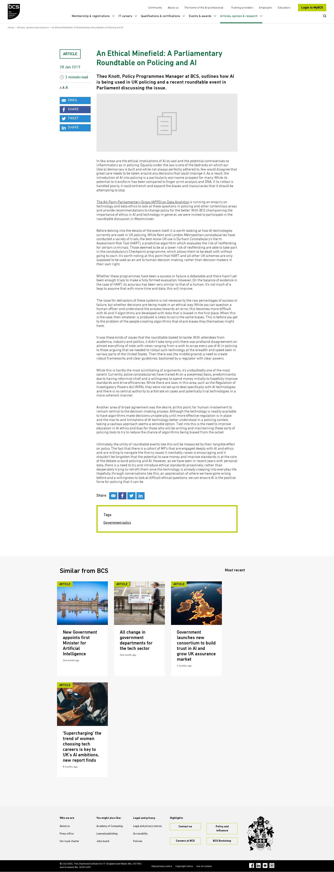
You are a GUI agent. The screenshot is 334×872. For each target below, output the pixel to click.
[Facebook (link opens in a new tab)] (251, 865)
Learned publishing (107, 833)
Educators (284, 7)
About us (173, 7)
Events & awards (200, 16)
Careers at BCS (185, 840)
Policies (137, 841)
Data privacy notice (162, 866)
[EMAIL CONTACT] (113, 495)
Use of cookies (204, 866)
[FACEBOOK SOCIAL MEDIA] (122, 495)
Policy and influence (222, 828)
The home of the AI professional (203, 7)
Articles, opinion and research (33, 28)
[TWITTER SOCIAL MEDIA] (131, 495)
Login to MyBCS (312, 7)
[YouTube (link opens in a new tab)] (265, 865)
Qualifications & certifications (160, 16)
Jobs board (102, 841)
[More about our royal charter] (260, 833)
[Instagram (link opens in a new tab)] (271, 865)
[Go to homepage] (14, 11)
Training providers (242, 7)
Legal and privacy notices (147, 826)
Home (11, 28)
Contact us (185, 826)
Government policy (117, 523)
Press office (67, 833)
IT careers (125, 16)
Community (155, 7)
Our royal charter (69, 841)
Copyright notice (184, 866)
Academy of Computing (109, 826)
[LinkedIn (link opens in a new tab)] (258, 865)
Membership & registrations (91, 16)
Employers (265, 7)
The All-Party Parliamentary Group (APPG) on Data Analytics (142, 202)
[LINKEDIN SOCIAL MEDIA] (140, 495)
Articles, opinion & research (238, 16)
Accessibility (140, 833)
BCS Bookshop (222, 840)
